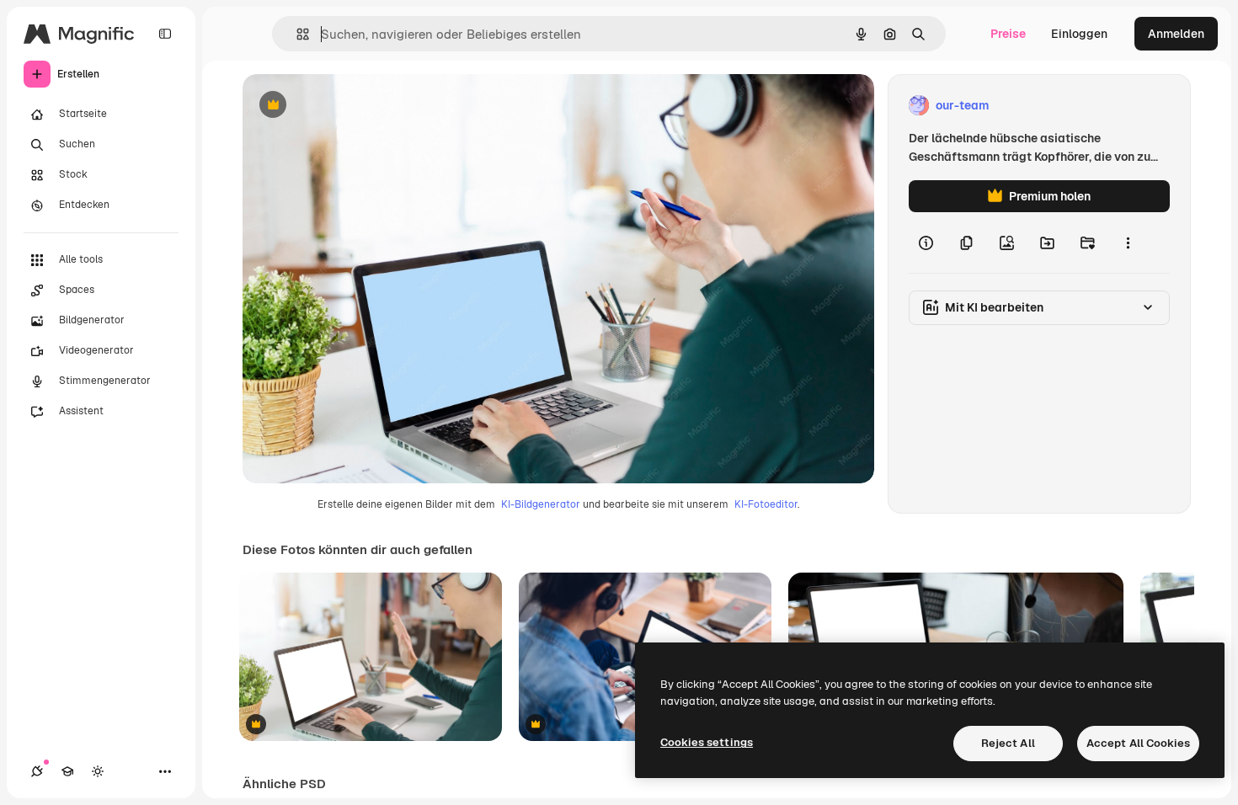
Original (350, 106)
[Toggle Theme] (97, 771)
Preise (1008, 33)
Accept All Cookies (1138, 743)
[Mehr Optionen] (1128, 242)
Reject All (1008, 743)
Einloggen (1079, 33)
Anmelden (1176, 33)
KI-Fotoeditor (766, 504)
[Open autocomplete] (296, 34)
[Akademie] (67, 771)
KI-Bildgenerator (540, 504)
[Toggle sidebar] (165, 33)
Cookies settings (706, 742)
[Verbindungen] (37, 771)
